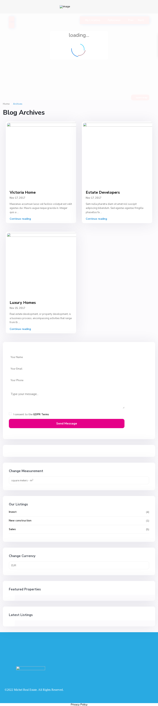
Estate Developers (103, 192)
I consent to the (31, 414)
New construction (20, 520)
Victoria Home (23, 192)
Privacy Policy (79, 704)
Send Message (66, 423)
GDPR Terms (41, 414)
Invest (13, 512)
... (18, 212)
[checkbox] (10, 413)
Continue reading (20, 219)
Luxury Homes (23, 302)
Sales (12, 529)
